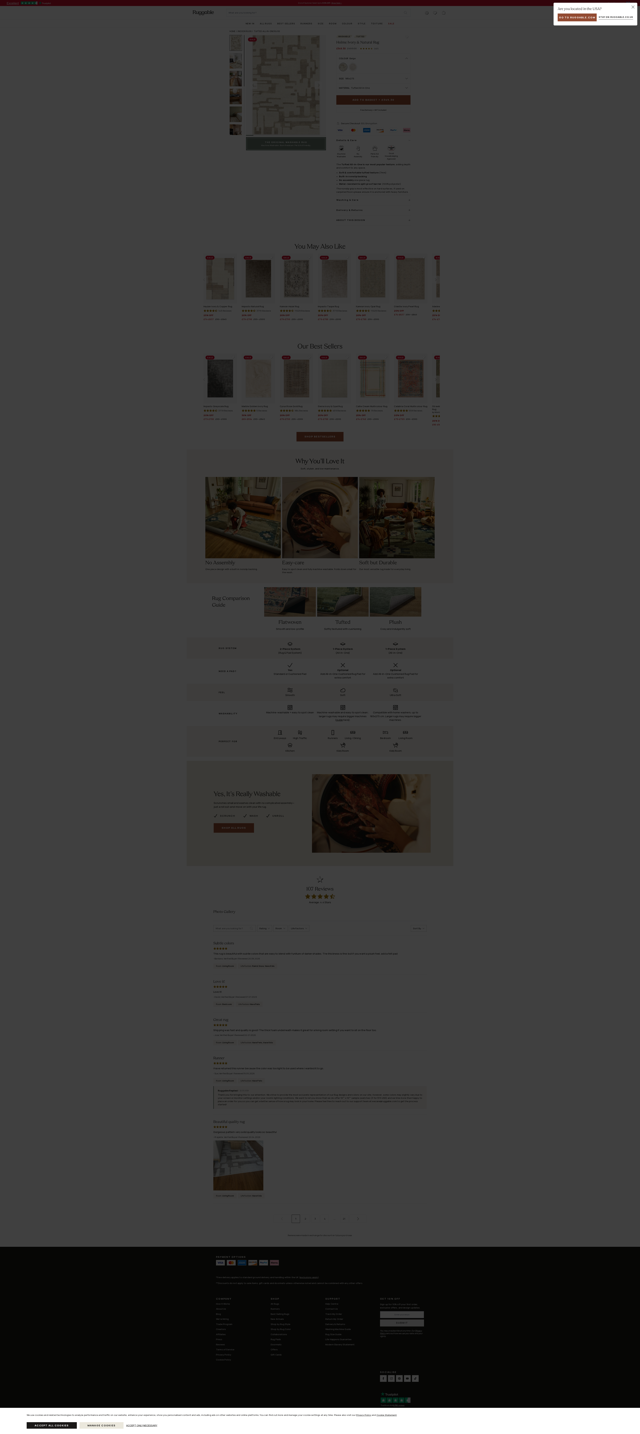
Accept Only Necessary (141, 1425)
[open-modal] (633, 7)
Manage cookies (102, 1425)
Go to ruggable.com (577, 17)
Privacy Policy (363, 1414)
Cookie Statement (386, 1414)
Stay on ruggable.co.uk (616, 17)
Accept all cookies (52, 1425)
